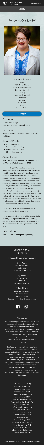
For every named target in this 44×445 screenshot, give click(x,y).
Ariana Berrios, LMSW (22, 389)
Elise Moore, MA (22, 417)
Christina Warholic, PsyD (22, 430)
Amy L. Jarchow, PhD (22, 405)
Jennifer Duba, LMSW (22, 397)
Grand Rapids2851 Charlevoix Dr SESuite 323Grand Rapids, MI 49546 (22, 267)
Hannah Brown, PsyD (22, 392)
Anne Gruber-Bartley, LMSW (22, 402)
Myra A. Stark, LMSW (22, 428)
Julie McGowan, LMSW (22, 415)
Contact (22, 114)
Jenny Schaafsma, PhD (22, 425)
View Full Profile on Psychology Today (17, 235)
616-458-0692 (36, 4)
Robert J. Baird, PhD (22, 387)
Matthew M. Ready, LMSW (22, 422)
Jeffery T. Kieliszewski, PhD (22, 407)
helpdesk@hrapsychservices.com (22, 258)
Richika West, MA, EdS (22, 433)
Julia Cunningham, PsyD (22, 394)
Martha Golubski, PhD (22, 399)
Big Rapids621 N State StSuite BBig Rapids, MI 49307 (22, 279)
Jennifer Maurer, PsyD (22, 412)
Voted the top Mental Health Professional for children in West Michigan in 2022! (20, 161)
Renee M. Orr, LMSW (22, 420)
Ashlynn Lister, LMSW (22, 410)
